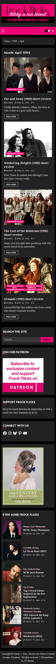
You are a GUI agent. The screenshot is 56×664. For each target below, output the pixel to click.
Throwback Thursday (32, 611)
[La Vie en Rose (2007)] (12, 551)
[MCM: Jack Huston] (12, 572)
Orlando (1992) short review (24, 299)
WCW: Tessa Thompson (36, 530)
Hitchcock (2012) (32, 636)
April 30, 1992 (23, 103)
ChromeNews (47, 657)
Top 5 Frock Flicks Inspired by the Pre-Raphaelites (34, 593)
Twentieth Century (31, 548)
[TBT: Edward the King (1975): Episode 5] (12, 615)
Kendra (9, 103)
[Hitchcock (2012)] (12, 636)
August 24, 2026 (33, 576)
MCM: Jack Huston (33, 572)
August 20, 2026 (33, 622)
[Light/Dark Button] (47, 30)
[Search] (53, 30)
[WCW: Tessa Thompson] (12, 530)
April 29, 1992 (23, 171)
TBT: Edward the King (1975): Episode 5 (35, 617)
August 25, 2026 (33, 555)
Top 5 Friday (28, 587)
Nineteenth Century (15, 89)
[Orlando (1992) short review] (28, 275)
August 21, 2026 (33, 600)
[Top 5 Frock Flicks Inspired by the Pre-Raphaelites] (12, 593)
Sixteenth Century (35, 289)
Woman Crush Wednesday (34, 527)
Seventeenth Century (16, 289)
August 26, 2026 (33, 534)
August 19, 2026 (33, 640)
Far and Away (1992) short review (27, 99)
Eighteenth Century (15, 153)
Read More (11, 116)
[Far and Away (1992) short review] (28, 75)
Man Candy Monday (31, 569)
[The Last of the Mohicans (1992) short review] (28, 207)
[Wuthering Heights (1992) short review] (28, 139)
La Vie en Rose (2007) (34, 551)
